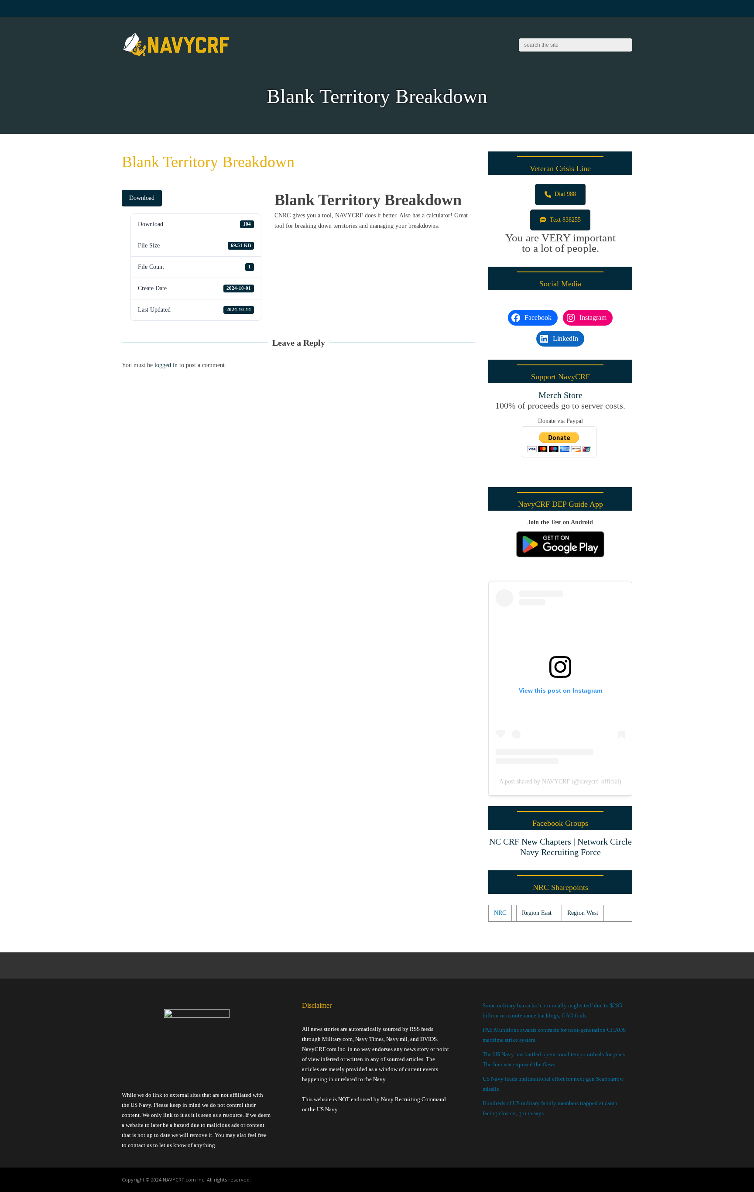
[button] (560, 194)
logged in (166, 365)
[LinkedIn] (619, 8)
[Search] (626, 45)
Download (141, 198)
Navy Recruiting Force (560, 852)
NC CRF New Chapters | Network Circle (560, 841)
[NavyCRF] (176, 57)
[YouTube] (608, 8)
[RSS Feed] (586, 8)
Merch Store (560, 395)
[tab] (500, 913)
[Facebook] (597, 8)
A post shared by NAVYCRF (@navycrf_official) (560, 781)
